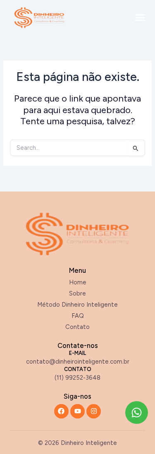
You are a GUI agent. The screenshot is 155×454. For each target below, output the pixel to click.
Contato (77, 369)
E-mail (77, 353)
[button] (140, 17)
